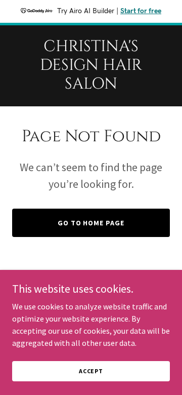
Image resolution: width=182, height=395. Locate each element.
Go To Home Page (91, 222)
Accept (91, 371)
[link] (91, 86)
